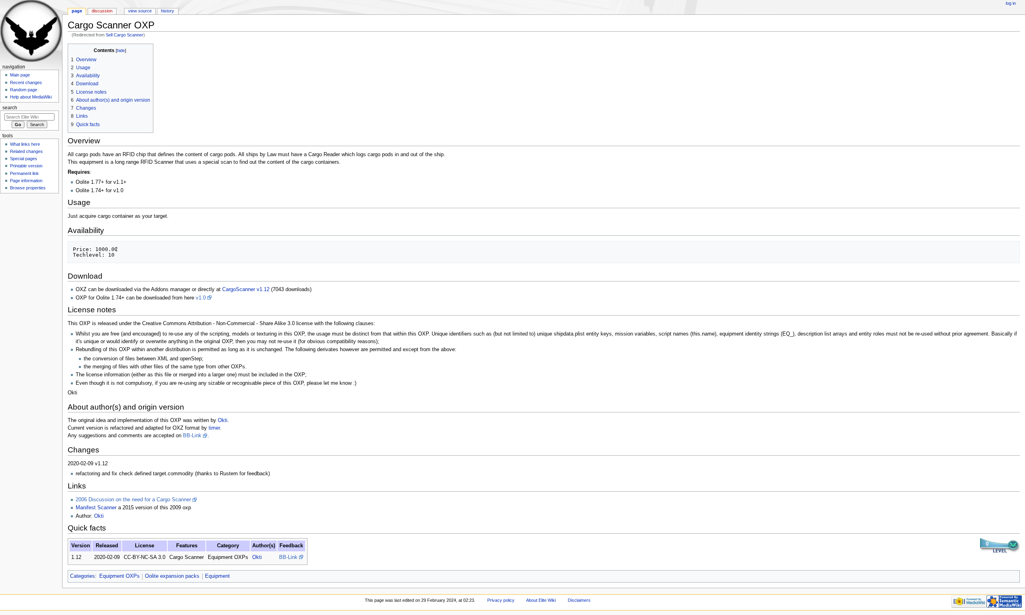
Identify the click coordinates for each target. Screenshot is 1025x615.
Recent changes (26, 82)
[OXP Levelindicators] (1000, 545)
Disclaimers (579, 600)
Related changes (26, 151)
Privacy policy (501, 600)
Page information (26, 180)
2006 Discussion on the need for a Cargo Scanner (133, 499)
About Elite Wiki (541, 600)
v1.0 (201, 298)
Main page (20, 74)
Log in (1011, 3)
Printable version (26, 165)
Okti (222, 420)
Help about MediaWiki (31, 96)
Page (77, 10)
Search (9, 107)
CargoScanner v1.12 (245, 289)
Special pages (23, 158)
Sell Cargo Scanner (124, 34)
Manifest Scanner (96, 507)
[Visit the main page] (31, 31)
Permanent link (24, 173)
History (167, 10)
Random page (23, 89)
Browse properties (28, 187)
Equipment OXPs (119, 576)
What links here (25, 144)
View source (140, 10)
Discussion (102, 10)
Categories (82, 576)
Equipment (217, 576)
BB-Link (192, 435)
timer (214, 428)
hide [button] (121, 50)
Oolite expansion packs (172, 576)
